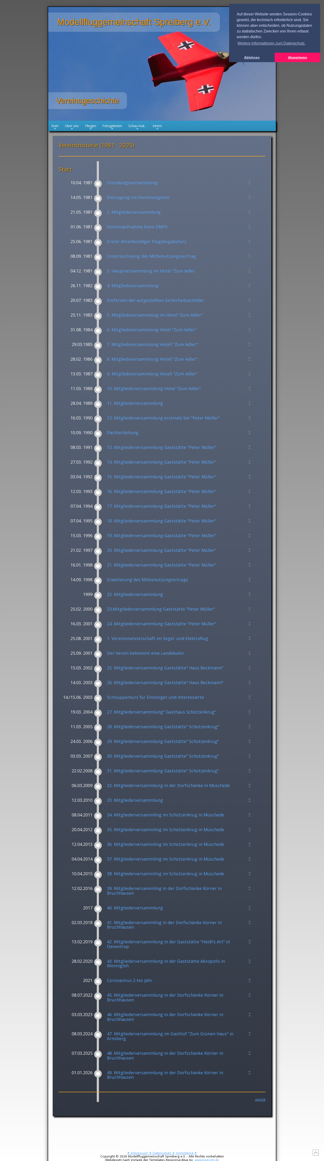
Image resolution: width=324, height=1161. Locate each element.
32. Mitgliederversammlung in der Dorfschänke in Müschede (168, 785)
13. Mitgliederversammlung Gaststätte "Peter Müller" (161, 447)
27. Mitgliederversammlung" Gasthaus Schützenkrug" (161, 712)
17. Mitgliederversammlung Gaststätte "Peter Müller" (161, 506)
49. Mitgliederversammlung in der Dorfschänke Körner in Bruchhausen (165, 1075)
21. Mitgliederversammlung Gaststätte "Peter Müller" (161, 565)
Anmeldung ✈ (186, 1153)
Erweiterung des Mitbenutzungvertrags (147, 579)
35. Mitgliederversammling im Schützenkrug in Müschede (165, 829)
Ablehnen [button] (252, 57)
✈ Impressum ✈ (140, 1153)
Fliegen (90, 127)
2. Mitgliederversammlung (134, 212)
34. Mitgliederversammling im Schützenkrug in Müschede (165, 815)
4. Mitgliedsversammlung (132, 285)
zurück (260, 1099)
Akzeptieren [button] (297, 57)
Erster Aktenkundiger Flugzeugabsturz (146, 241)
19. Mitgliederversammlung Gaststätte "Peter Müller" (161, 535)
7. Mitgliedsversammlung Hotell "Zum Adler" (152, 344)
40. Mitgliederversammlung (135, 908)
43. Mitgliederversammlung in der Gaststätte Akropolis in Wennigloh (166, 963)
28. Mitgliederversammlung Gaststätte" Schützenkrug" (163, 726)
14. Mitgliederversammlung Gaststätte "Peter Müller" (161, 462)
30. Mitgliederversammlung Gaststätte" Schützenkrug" (163, 756)
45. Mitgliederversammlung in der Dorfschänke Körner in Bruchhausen (165, 997)
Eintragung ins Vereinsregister (138, 197)
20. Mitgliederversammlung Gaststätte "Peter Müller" (161, 550)
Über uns (72, 127)
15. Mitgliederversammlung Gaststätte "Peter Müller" (161, 477)
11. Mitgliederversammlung (135, 403)
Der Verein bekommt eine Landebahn (145, 653)
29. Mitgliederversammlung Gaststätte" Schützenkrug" (163, 741)
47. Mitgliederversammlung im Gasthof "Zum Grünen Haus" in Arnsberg (170, 1036)
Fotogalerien (112, 127)
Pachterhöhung (123, 432)
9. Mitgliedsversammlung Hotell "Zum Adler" (152, 374)
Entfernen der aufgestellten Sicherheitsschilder (155, 300)
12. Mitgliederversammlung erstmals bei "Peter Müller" (163, 418)
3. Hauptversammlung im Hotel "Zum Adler (151, 271)
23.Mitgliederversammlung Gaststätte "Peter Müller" (161, 609)
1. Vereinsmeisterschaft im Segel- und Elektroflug (157, 638)
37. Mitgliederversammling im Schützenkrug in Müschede (165, 859)
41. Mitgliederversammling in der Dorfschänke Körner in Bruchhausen (164, 925)
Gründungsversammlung (132, 182)
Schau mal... (137, 127)
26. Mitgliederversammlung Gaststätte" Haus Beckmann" (165, 682)
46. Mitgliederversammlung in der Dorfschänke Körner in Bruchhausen (165, 1017)
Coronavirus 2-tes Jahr (129, 980)
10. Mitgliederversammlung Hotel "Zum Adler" (154, 388)
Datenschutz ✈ (164, 1153)
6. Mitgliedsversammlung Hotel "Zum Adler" (151, 329)
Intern (157, 127)
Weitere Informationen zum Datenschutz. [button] (271, 43)
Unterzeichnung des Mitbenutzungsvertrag (151, 256)
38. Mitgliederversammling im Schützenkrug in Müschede (165, 873)
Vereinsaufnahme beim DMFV (137, 227)
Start (55, 127)
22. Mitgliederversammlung (135, 594)
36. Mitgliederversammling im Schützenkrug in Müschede (165, 844)
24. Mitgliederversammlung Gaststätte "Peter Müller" (161, 624)
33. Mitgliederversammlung (135, 800)
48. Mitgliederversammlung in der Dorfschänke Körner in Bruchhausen (165, 1055)
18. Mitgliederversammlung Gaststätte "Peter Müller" (161, 521)
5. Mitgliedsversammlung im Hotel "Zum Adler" (155, 315)
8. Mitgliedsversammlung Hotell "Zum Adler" (152, 359)
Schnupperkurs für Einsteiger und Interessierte (155, 697)
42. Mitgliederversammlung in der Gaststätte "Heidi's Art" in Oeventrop (168, 944)
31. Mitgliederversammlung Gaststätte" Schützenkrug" (163, 771)
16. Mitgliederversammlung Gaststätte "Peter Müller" (161, 491)
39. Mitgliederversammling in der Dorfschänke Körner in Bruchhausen (164, 891)
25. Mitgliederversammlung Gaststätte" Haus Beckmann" (165, 668)
